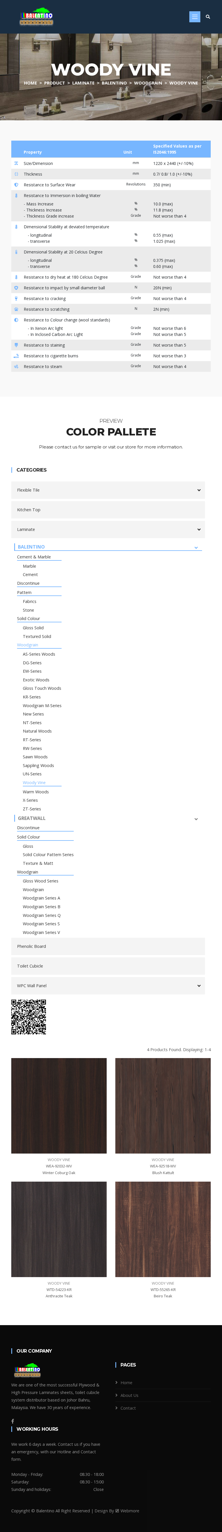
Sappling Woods (38, 765)
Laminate (83, 83)
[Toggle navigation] (194, 16)
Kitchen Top (28, 509)
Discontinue (28, 583)
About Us (129, 1395)
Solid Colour (28, 618)
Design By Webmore (117, 1510)
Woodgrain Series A (41, 898)
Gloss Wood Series (40, 881)
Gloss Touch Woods (42, 688)
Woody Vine (183, 83)
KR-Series (32, 697)
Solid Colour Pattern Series (48, 854)
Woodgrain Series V (41, 932)
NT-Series (32, 722)
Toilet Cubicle (30, 966)
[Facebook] (13, 1421)
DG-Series (32, 662)
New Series (33, 714)
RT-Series (32, 739)
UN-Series (32, 774)
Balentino (114, 83)
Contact (128, 1408)
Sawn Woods (35, 756)
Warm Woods (36, 791)
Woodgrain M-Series (42, 705)
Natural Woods (37, 731)
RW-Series (32, 748)
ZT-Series (32, 809)
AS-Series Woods (39, 654)
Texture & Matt (38, 863)
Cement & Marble (34, 557)
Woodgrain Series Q (42, 915)
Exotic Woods (36, 680)
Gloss (28, 846)
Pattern (24, 592)
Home (30, 83)
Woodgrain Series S (41, 923)
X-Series (30, 800)
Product (54, 83)
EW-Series (32, 671)
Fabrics (29, 601)
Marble (29, 566)
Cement (30, 574)
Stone (28, 610)
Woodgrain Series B (41, 906)
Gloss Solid (33, 627)
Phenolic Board (31, 946)
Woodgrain (148, 83)
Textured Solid (37, 636)
